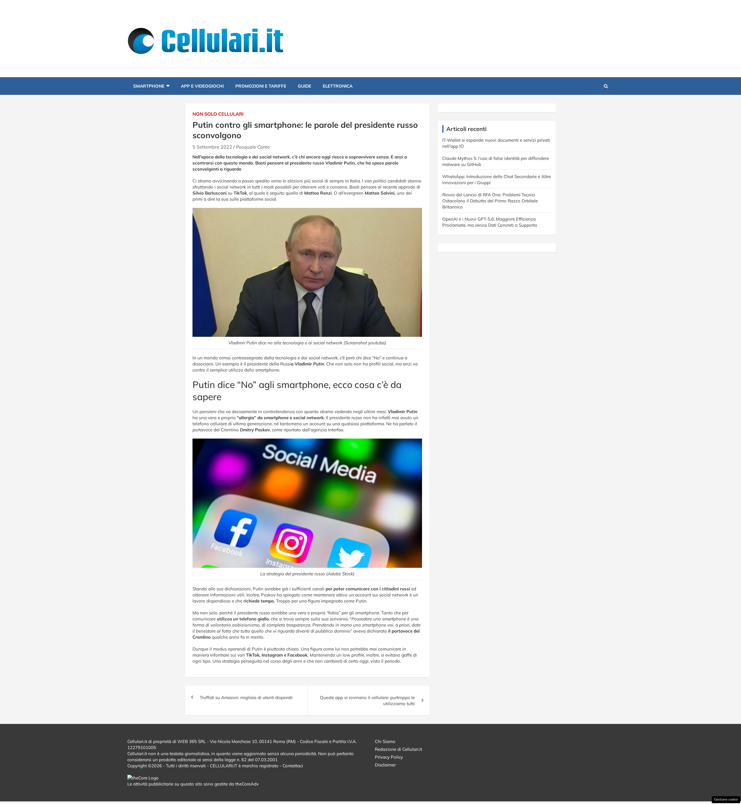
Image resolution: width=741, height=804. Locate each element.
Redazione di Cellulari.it (398, 749)
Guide (304, 86)
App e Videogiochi (202, 86)
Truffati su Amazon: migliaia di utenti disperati (246, 697)
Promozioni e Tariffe (260, 86)
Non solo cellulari (218, 114)
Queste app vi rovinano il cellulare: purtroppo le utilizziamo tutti (367, 700)
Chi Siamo (385, 741)
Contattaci (293, 765)
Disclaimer (385, 765)
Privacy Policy (389, 757)
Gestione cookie (726, 799)
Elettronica (338, 86)
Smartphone (148, 86)
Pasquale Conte (253, 147)
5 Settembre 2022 (212, 147)
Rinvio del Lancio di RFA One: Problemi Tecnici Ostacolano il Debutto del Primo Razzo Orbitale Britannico (490, 201)
